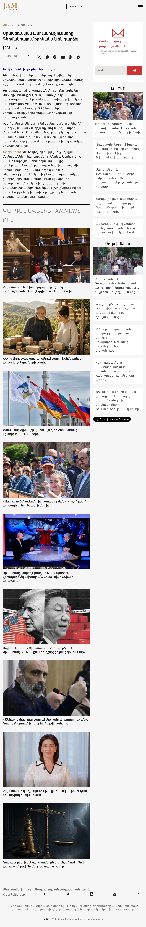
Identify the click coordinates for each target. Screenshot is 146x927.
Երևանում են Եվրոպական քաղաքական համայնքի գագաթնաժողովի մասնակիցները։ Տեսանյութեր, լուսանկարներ (117, 400)
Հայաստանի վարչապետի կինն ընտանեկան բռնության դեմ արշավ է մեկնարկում (45, 793)
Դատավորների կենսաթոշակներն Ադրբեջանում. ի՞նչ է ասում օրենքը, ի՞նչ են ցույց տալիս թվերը (43, 864)
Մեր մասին (11, 889)
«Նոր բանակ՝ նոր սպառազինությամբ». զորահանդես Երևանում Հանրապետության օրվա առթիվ (115, 371)
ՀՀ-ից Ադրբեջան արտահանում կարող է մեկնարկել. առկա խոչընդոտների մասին (42, 360)
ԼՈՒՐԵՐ (118, 88)
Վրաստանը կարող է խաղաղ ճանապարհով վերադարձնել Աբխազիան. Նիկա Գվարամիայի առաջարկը (38, 576)
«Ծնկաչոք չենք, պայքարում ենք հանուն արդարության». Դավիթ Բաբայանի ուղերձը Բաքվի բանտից (45, 721)
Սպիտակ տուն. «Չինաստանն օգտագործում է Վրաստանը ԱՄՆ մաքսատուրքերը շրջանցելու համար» (44, 650)
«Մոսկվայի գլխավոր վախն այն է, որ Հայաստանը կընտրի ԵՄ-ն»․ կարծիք (40, 432)
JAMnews (11, 48)
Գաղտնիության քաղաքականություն (62, 889)
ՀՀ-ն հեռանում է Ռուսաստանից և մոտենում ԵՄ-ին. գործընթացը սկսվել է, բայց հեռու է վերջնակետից (117, 285)
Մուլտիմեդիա (118, 243)
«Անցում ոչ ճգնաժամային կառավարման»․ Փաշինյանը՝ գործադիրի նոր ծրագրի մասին (44, 503)
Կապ (27, 889)
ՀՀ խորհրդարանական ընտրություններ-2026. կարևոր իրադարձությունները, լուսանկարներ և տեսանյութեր (113, 339)
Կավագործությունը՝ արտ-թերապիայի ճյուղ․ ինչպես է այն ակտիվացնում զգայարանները (116, 310)
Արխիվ (9, 24)
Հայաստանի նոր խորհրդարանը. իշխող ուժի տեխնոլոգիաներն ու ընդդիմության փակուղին (38, 289)
